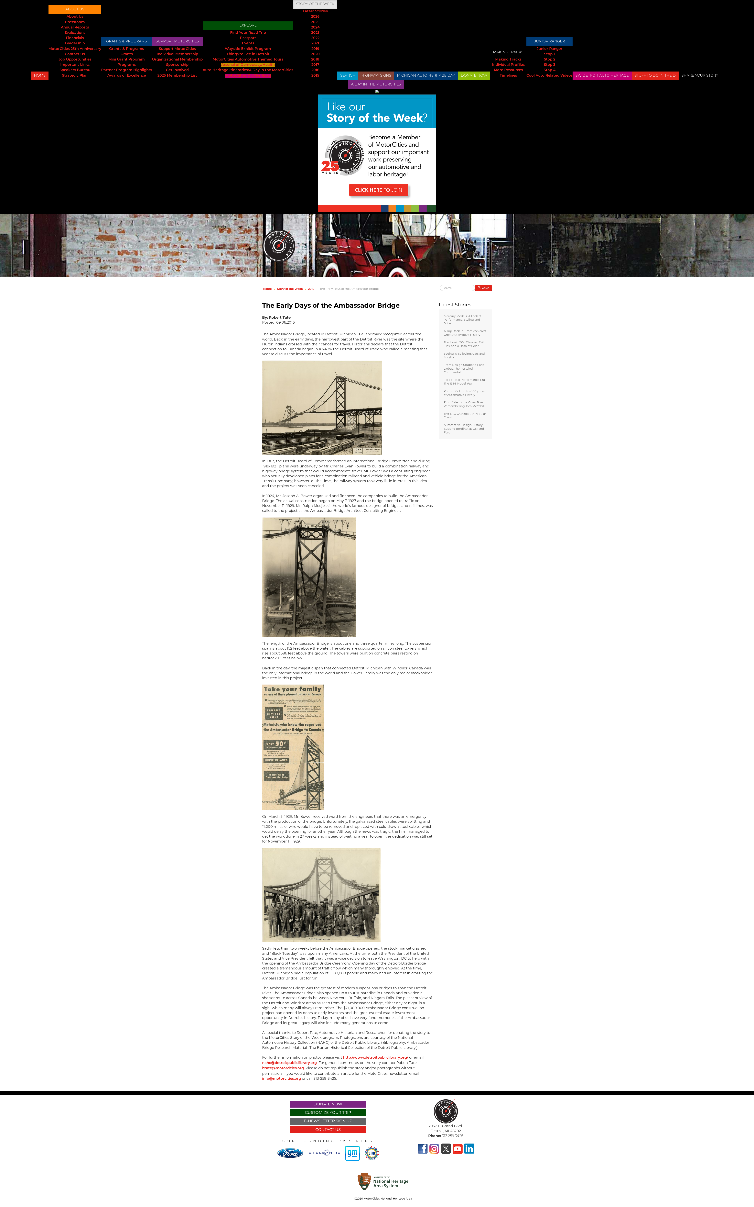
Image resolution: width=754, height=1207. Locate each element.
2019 (315, 49)
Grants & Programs (126, 41)
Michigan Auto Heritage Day (426, 76)
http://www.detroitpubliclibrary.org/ (375, 1058)
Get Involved (177, 70)
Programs (127, 65)
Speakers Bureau (74, 70)
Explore (248, 26)
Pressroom (75, 22)
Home (40, 76)
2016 (315, 70)
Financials (75, 38)
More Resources (508, 70)
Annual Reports (75, 27)
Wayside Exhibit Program (248, 49)
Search (347, 76)
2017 (315, 65)
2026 (315, 17)
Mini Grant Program (126, 59)
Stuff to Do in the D (655, 76)
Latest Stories (315, 11)
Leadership (75, 43)
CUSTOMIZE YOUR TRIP (328, 1112)
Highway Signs (376, 76)
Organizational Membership (177, 59)
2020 (315, 54)
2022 (315, 38)
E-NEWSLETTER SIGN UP (328, 1121)
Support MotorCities (177, 41)
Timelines (508, 76)
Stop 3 (549, 65)
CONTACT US (328, 1129)
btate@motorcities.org (283, 1068)
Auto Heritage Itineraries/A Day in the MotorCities (248, 70)
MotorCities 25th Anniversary (74, 49)
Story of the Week (315, 4)
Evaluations (74, 33)
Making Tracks (508, 52)
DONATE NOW (474, 76)
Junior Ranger (549, 41)
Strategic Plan (75, 76)
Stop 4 (549, 70)
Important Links (75, 65)
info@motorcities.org (281, 1079)
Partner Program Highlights (126, 70)
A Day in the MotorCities (376, 84)
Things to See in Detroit (248, 54)
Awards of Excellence (126, 76)
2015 (315, 76)
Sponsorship (177, 65)
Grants (127, 54)
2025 (315, 22)
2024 (315, 27)
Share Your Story (700, 76)
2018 (315, 59)
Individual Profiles (508, 65)
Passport (248, 38)
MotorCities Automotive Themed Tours (248, 59)
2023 (315, 33)
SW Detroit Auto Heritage (602, 76)
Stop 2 (549, 59)
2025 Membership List (177, 76)
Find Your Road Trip (248, 33)
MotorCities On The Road (248, 76)
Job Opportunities (75, 59)
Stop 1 (549, 54)
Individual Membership (177, 54)
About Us (74, 9)
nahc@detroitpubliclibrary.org (289, 1063)
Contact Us (75, 54)
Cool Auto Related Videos (549, 76)
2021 (315, 43)
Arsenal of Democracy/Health (248, 65)
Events (248, 43)
